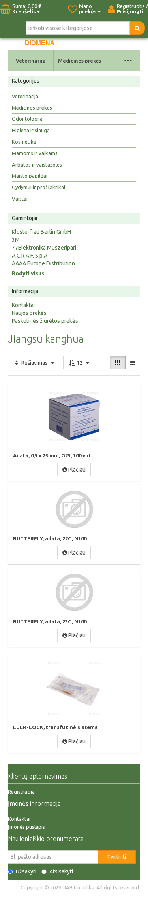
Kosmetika (24, 141)
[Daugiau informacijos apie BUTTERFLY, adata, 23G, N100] (74, 592)
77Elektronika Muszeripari (44, 247)
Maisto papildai (29, 175)
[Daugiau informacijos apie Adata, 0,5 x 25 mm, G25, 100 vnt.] (74, 416)
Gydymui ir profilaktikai (38, 187)
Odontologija (27, 118)
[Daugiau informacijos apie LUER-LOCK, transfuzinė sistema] (74, 688)
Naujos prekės (29, 313)
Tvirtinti (116, 857)
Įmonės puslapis (26, 827)
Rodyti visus (28, 273)
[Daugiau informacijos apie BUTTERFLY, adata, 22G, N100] (74, 509)
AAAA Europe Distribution (43, 263)
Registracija (21, 791)
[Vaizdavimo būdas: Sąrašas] (132, 362)
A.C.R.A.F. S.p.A (29, 255)
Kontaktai (23, 305)
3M (16, 240)
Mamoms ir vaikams (35, 153)
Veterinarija (31, 60)
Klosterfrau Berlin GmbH (41, 232)
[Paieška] (137, 28)
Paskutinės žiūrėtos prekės (45, 321)
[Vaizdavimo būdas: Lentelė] (118, 362)
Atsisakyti (61, 871)
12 (79, 363)
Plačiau (76, 469)
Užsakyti (26, 871)
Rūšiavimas (34, 363)
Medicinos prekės (79, 60)
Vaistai (20, 198)
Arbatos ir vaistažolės (37, 164)
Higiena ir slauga (31, 130)
